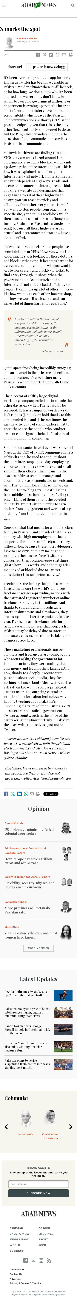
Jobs (42, 1245)
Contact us (16, 1274)
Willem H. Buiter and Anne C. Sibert (27, 876)
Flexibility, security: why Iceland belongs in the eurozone (29, 885)
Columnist (16, 1098)
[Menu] (4, 5)
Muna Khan (11, 926)
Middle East (19, 1239)
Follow (52, 793)
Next (71, 1126)
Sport (43, 1239)
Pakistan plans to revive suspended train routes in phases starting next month (27, 1063)
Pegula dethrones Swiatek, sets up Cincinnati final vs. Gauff (25, 993)
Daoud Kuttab (13, 823)
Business (17, 1250)
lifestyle (45, 1233)
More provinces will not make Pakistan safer (27, 910)
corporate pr (17, 1269)
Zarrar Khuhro (27, 38)
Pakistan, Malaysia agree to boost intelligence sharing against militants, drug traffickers (27, 1012)
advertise (15, 1278)
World (15, 1245)
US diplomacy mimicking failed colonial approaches (29, 831)
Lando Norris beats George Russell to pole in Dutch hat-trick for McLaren (27, 1029)
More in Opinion (38, 948)
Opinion (38, 808)
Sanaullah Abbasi (15, 901)
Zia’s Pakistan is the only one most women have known (30, 935)
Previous (6, 1126)
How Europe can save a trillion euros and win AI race (28, 861)
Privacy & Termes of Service (25, 1283)
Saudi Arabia (19, 1233)
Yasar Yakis (26, 1134)
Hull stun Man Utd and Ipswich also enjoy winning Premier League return (25, 1046)
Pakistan (16, 1228)
